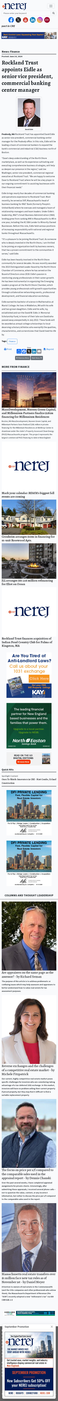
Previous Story (23, 358)
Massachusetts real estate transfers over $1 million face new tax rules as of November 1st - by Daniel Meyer (28, 1278)
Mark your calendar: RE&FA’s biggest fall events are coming (28, 495)
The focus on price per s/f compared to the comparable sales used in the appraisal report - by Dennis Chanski (27, 1174)
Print (9, 349)
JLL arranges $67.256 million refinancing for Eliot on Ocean (27, 582)
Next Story (36, 358)
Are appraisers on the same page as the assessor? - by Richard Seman (27, 974)
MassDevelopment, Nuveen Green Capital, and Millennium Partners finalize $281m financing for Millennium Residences (29, 413)
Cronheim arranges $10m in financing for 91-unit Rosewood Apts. (28, 538)
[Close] (51, 1326)
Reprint (50, 349)
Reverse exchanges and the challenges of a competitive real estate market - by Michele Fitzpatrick (28, 1070)
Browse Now (23, 761)
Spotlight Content (10, 776)
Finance (12, 341)
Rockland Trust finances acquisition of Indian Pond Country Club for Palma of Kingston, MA (27, 642)
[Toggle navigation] (51, 6)
